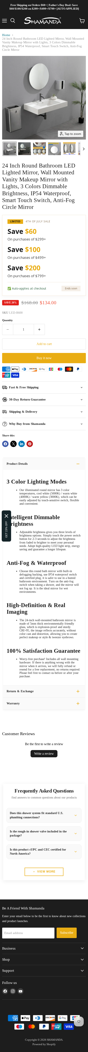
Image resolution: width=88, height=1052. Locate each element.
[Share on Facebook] (5, 444)
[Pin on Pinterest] (29, 444)
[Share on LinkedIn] (21, 444)
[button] (9, 149)
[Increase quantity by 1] (39, 329)
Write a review (44, 753)
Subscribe (66, 932)
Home (6, 35)
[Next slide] (83, 148)
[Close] (6, 516)
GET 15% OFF (6, 529)
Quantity (7, 320)
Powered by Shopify (44, 1044)
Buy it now (44, 358)
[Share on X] (13, 444)
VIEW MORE (46, 871)
